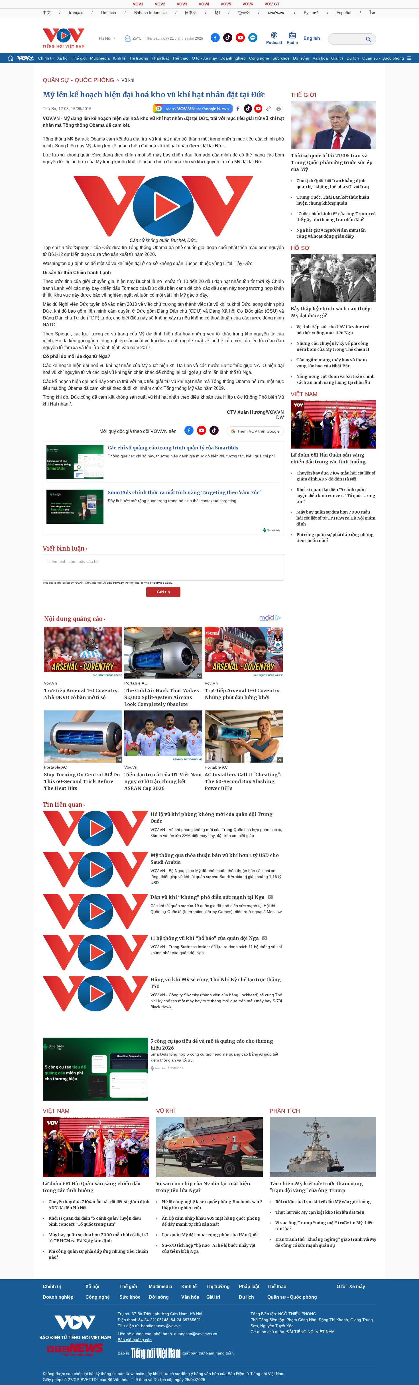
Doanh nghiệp (233, 58)
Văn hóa (320, 58)
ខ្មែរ (217, 12)
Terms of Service (152, 582)
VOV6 (248, 4)
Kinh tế (119, 58)
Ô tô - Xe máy (204, 58)
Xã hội (62, 58)
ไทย (372, 12)
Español (344, 12)
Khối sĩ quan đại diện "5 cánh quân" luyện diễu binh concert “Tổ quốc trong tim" (335, 495)
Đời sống (301, 58)
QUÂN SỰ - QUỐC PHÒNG (78, 80)
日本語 (191, 12)
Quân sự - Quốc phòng (383, 58)
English (312, 38)
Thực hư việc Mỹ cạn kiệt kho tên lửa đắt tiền (319, 1212)
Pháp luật (160, 58)
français (76, 12)
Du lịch (353, 58)
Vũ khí (127, 80)
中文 (47, 12)
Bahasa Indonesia (150, 12)
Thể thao (180, 58)
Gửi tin (163, 592)
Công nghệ (259, 58)
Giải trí (337, 58)
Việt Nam (304, 394)
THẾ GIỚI (303, 95)
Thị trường (138, 58)
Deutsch (108, 12)
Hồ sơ (300, 248)
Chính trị (46, 58)
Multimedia (100, 58)
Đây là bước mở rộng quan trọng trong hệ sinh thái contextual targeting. (172, 500)
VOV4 (204, 4)
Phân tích (285, 1111)
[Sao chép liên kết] (268, 108)
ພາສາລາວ (277, 12)
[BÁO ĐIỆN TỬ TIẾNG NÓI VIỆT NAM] (63, 38)
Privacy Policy (123, 582)
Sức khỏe (281, 58)
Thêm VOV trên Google (258, 431)
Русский (311, 12)
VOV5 (226, 4)
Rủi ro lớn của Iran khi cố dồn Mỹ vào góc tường (323, 1201)
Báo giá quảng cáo (135, 1339)
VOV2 (160, 4)
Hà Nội (105, 38)
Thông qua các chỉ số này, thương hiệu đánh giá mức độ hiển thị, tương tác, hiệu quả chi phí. (192, 456)
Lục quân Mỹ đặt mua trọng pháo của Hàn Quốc (210, 1234)
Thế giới (79, 58)
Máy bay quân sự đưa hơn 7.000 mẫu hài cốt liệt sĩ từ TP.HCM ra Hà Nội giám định (335, 518)
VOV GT (272, 4)
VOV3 (182, 4)
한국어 (244, 12)
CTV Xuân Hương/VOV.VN (255, 412)
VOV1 (138, 4)
